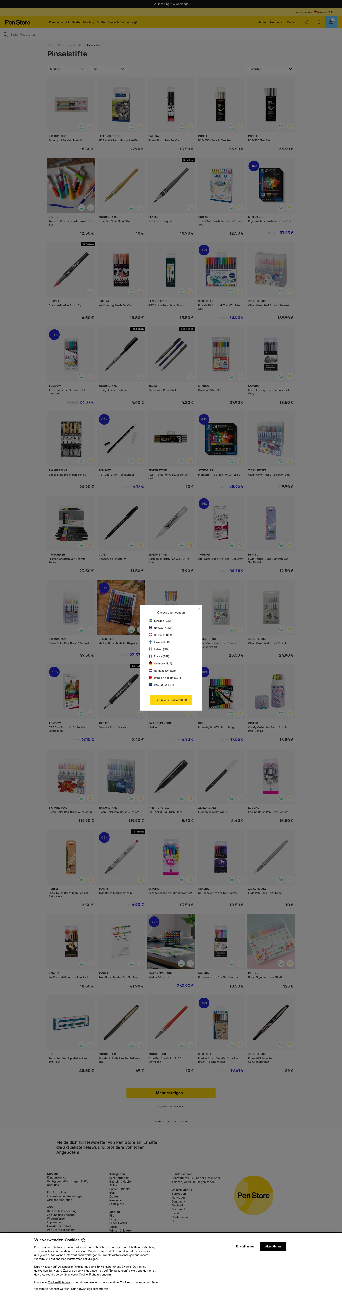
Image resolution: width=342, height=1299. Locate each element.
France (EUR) (161, 656)
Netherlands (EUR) (165, 670)
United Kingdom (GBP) (167, 677)
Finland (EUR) (162, 642)
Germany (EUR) (163, 663)
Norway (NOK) (162, 627)
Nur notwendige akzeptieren (89, 1288)
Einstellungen (245, 1246)
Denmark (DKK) (163, 635)
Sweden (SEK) (162, 620)
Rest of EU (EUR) (164, 684)
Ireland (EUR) (161, 649)
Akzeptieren (273, 1246)
